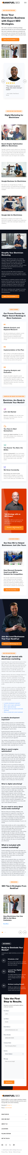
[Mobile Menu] (25, 2)
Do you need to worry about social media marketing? (13, 709)
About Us (4, 1124)
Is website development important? (12, 703)
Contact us (9, 1105)
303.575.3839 (8, 1107)
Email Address (7, 1027)
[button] (3, 81)
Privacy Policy (4, 1152)
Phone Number (7, 1035)
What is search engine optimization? (12, 705)
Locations (4, 1129)
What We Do (5, 1114)
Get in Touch (5, 1138)
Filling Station (6, 1133)
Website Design (16, 1152)
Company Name (7, 1043)
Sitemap (10, 1152)
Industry (5, 1051)
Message (6, 1059)
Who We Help (5, 1119)
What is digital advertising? (10, 707)
